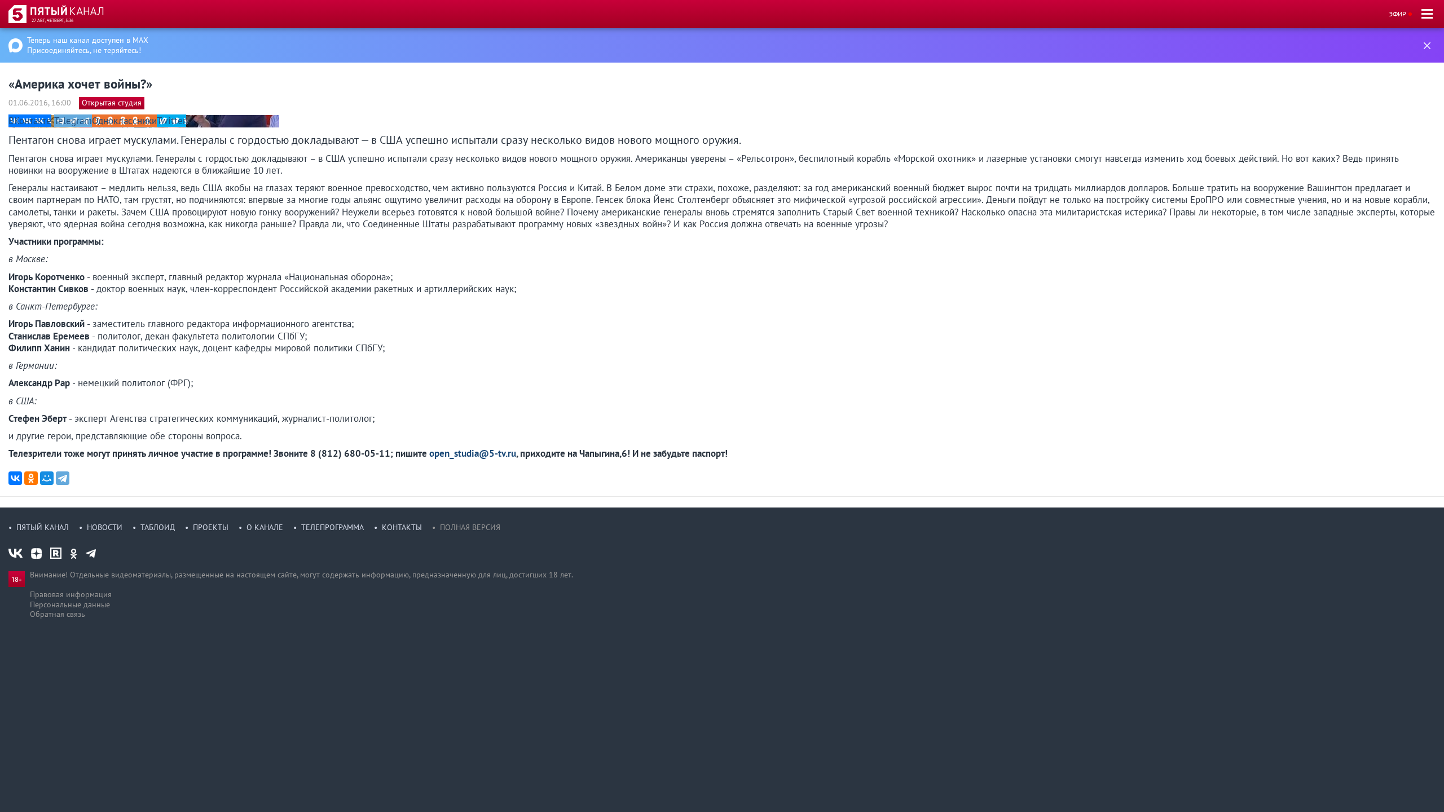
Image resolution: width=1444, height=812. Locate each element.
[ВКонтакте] (15, 478)
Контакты (402, 527)
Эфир (1397, 14)
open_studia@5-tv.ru (472, 453)
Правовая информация (71, 594)
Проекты (210, 527)
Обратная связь (57, 614)
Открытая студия (112, 103)
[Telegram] (62, 478)
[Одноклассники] (31, 478)
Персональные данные (70, 604)
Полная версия (470, 527)
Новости (104, 527)
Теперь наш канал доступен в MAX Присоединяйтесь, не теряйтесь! (87, 45)
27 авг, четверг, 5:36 (52, 20)
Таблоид (157, 527)
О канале (264, 527)
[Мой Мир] (47, 478)
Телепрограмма (332, 527)
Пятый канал (42, 527)
